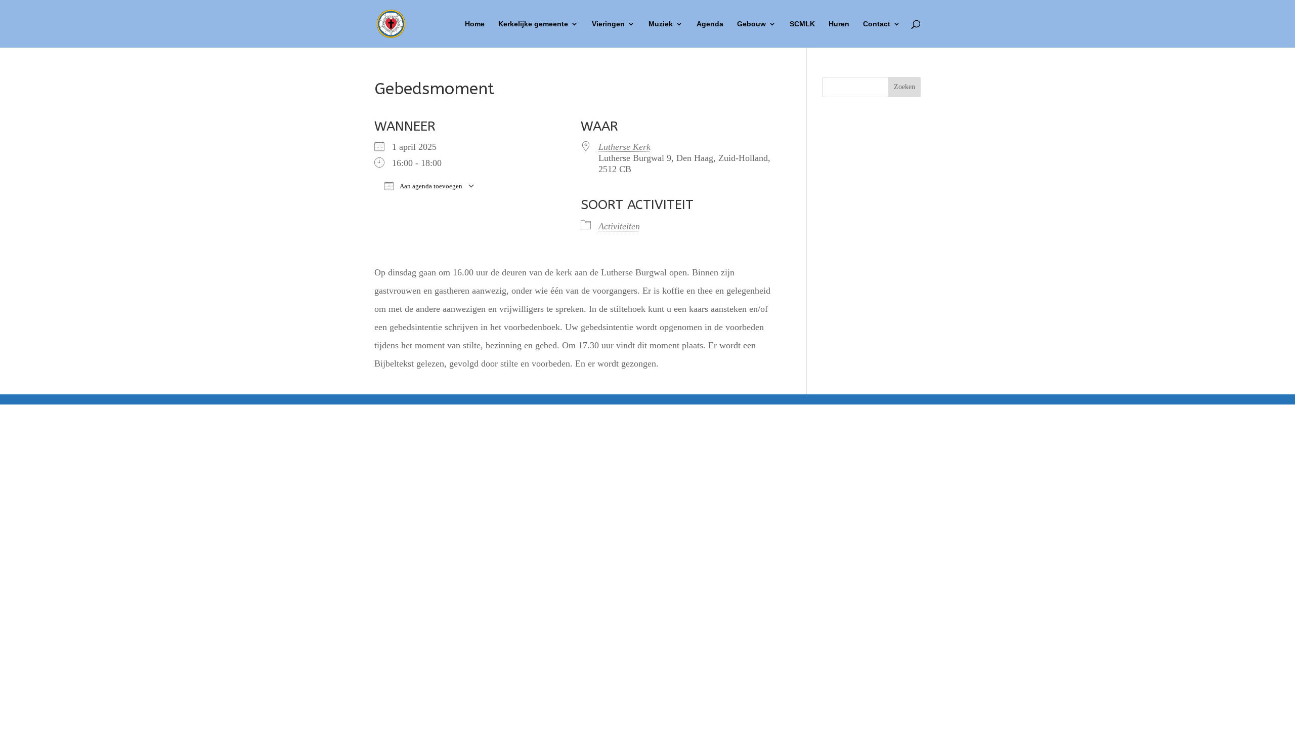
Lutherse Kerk (624, 147)
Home (475, 24)
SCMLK (802, 24)
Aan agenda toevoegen (430, 186)
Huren (839, 24)
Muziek (661, 24)
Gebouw (751, 24)
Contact (876, 24)
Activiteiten (619, 226)
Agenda (710, 24)
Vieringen (608, 24)
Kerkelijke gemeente (533, 24)
